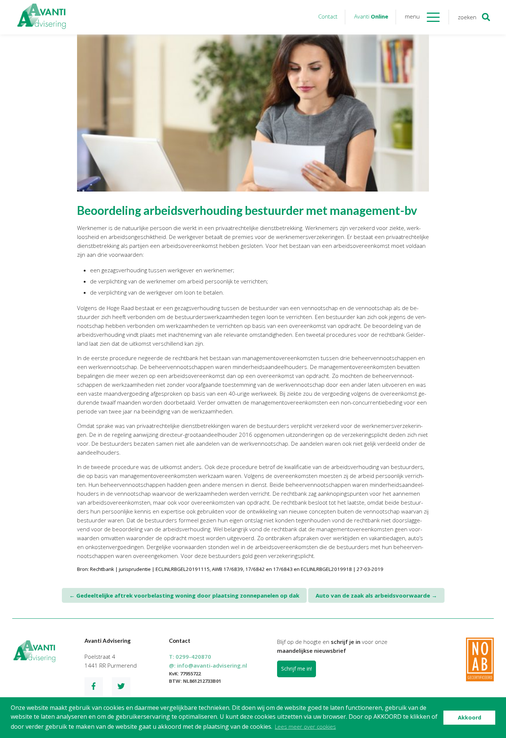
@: (208, 665)
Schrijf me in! (296, 668)
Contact (327, 16)
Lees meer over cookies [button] (305, 726)
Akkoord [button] (469, 717)
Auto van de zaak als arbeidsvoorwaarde (376, 595)
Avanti (371, 16)
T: (190, 656)
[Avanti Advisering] (42, 17)
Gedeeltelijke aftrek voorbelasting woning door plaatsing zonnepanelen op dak (184, 595)
